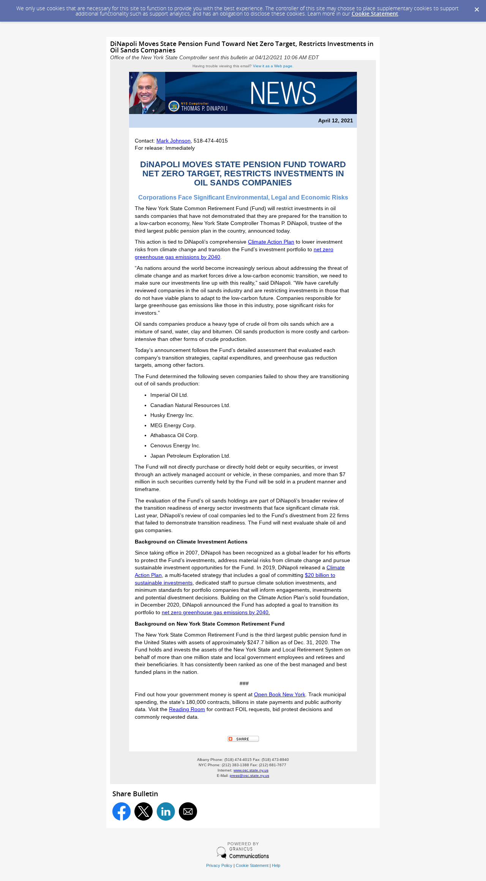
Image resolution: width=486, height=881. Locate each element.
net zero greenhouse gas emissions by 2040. (216, 612)
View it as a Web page (272, 66)
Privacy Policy (219, 865)
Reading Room (187, 709)
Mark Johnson (173, 141)
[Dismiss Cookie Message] (476, 7)
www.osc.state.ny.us (251, 770)
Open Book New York (279, 694)
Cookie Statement (375, 13)
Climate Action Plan (271, 242)
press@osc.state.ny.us (249, 775)
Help (276, 865)
